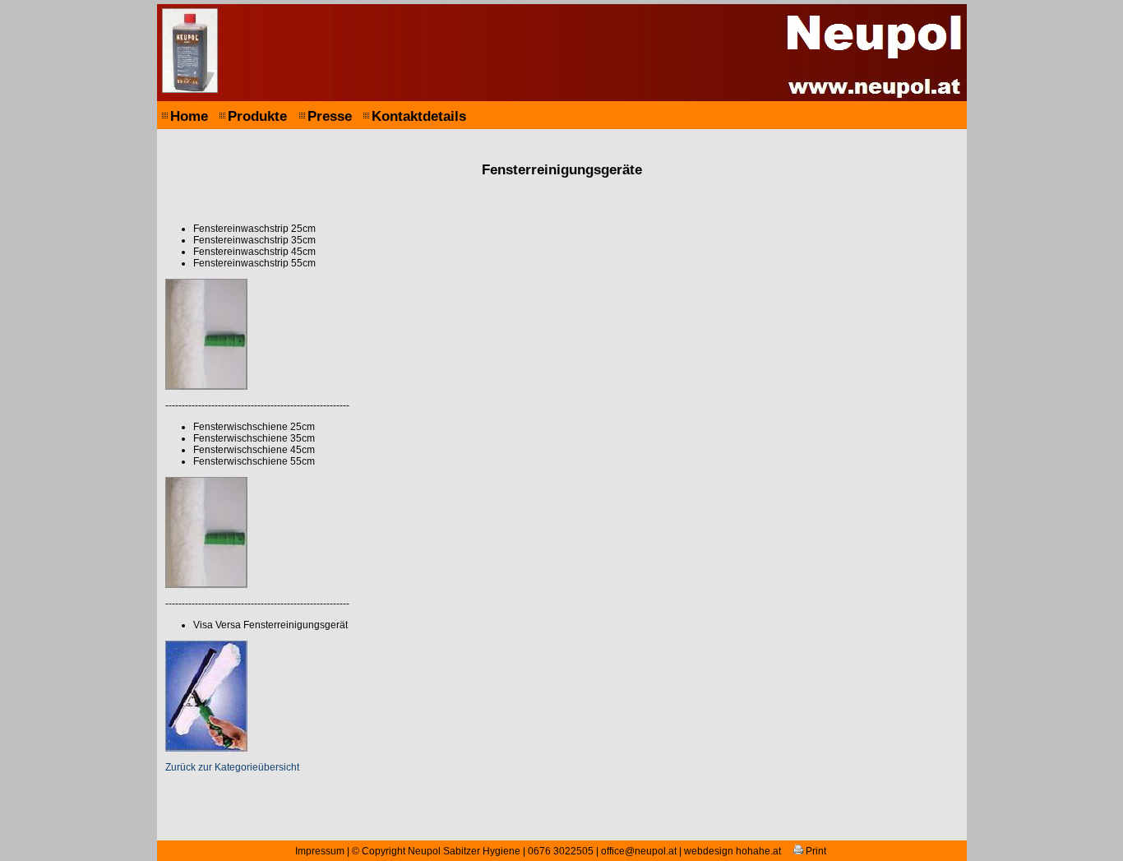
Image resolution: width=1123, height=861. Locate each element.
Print (814, 851)
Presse (329, 116)
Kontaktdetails (419, 116)
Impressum (319, 851)
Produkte (257, 116)
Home (189, 116)
